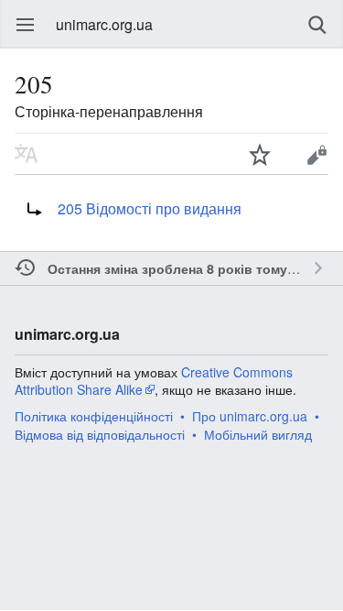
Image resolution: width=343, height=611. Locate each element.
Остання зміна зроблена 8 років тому (167, 268)
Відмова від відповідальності (100, 434)
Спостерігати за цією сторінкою (259, 154)
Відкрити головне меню (25, 25)
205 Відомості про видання (149, 208)
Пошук (317, 25)
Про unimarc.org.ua (249, 416)
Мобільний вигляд (258, 434)
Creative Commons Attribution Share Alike (154, 381)
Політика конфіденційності (94, 416)
